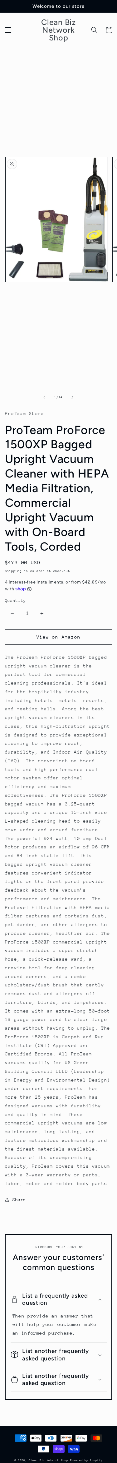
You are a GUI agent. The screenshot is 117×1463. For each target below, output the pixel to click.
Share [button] (19, 1199)
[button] (8, 30)
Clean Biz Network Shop (48, 1460)
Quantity (15, 600)
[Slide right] (73, 397)
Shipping (13, 571)
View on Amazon (58, 636)
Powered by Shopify (86, 1460)
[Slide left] (44, 397)
